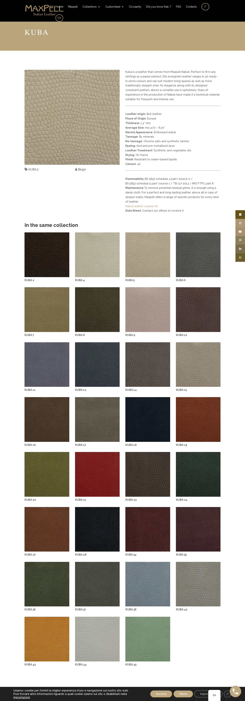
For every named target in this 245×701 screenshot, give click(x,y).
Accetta (161, 693)
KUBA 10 (181, 335)
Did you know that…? (158, 6)
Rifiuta (183, 693)
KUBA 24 (181, 499)
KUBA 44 (81, 664)
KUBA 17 (80, 444)
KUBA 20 (30, 499)
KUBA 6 (181, 280)
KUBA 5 (130, 280)
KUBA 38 (130, 609)
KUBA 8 (80, 335)
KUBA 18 (131, 444)
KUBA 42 (181, 609)
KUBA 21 (80, 499)
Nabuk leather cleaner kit (141, 206)
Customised (112, 6)
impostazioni (21, 697)
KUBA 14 (131, 389)
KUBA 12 (80, 389)
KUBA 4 (80, 280)
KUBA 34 (130, 554)
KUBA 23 (130, 499)
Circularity (135, 6)
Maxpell (73, 6)
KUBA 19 (181, 444)
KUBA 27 (30, 554)
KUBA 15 (181, 389)
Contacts (191, 6)
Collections (89, 6)
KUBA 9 (130, 335)
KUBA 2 (29, 280)
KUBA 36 (30, 609)
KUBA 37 (80, 609)
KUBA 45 (130, 664)
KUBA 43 (30, 664)
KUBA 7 (29, 335)
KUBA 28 (81, 554)
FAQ (178, 6)
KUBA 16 (30, 444)
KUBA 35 (181, 554)
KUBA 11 (30, 389)
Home (59, 6)
